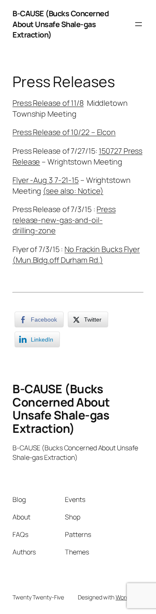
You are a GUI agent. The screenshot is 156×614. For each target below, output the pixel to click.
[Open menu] (139, 24)
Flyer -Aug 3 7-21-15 (45, 180)
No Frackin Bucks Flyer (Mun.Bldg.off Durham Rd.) (76, 254)
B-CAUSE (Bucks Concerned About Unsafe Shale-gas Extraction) (60, 24)
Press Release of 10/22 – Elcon (64, 132)
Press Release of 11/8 (48, 103)
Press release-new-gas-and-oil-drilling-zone (64, 219)
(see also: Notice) (73, 191)
